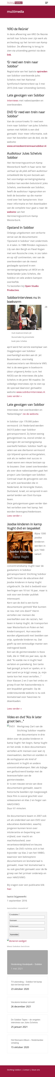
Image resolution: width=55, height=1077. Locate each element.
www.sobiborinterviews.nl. (30, 392)
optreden (42, 71)
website (11, 211)
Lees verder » (14, 396)
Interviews (13, 100)
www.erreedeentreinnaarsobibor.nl (26, 145)
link (9, 54)
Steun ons (36, 1070)
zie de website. (31, 413)
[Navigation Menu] (46, 3)
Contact (26, 1070)
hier (9, 888)
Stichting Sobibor (14, 1070)
